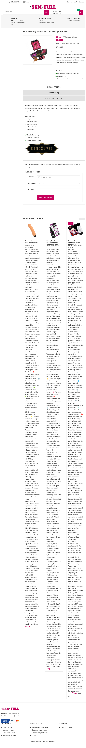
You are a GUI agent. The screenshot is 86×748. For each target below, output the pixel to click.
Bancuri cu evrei (66, 727)
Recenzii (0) (54, 93)
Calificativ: (31, 183)
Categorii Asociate (53, 99)
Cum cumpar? (72, 2)
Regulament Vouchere (40, 727)
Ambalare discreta (9, 735)
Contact (81, 2)
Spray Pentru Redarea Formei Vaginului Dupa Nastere (52, 243)
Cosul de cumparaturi (39, 730)
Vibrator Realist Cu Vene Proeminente (32, 241)
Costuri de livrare (9, 733)
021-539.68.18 (16, 2)
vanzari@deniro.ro (15, 716)
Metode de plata (8, 730)
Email (27, 2)
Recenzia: (31, 190)
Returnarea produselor (40, 733)
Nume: (31, 177)
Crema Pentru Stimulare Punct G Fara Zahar (75, 242)
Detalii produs (53, 87)
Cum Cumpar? (8, 727)
